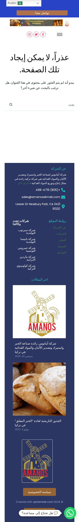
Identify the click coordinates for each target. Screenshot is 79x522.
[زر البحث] (11, 104)
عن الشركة (59, 227)
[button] (70, 513)
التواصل (61, 252)
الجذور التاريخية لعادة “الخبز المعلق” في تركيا (38, 423)
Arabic (12, 3)
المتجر (62, 240)
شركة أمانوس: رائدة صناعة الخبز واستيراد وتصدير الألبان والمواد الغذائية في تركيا (39, 347)
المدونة (62, 246)
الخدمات (61, 233)
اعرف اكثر (23, 183)
